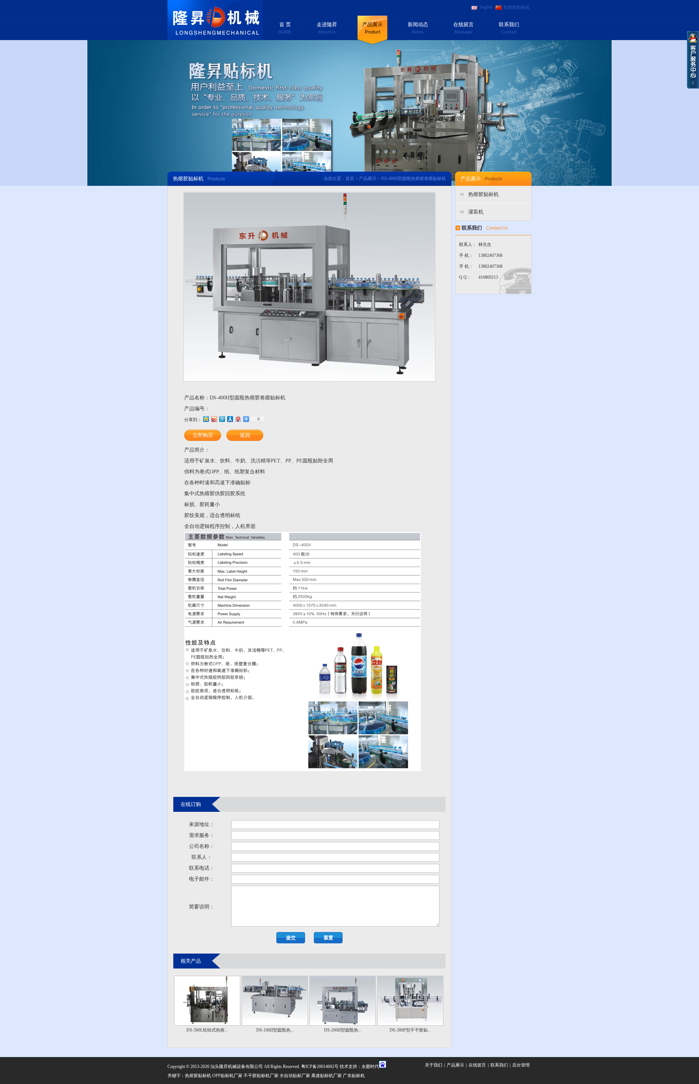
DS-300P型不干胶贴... (410, 1030)
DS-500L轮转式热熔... (207, 1030)
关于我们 (433, 1065)
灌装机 (475, 212)
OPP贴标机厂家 (227, 1075)
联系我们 (509, 28)
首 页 (285, 28)
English (486, 6)
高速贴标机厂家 (326, 1075)
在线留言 (463, 28)
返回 (245, 435)
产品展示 (372, 28)
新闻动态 (418, 28)
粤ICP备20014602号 (320, 1066)
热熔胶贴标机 (516, 7)
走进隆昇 (327, 28)
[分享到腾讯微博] (222, 418)
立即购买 (203, 435)
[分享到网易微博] (238, 418)
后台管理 (521, 1065)
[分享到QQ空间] (206, 418)
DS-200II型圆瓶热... (343, 1030)
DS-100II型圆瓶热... (275, 1030)
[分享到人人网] (230, 418)
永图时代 (370, 1066)
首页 (349, 178)
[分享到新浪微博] (214, 418)
